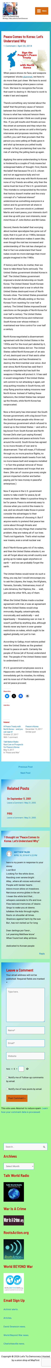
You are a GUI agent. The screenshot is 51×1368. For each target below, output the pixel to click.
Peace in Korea (32, 726)
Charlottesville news (14, 1343)
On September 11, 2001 (19, 798)
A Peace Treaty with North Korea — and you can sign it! (13, 729)
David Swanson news (14, 1326)
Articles (7, 1318)
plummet (27, 76)
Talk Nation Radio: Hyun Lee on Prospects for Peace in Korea (13, 744)
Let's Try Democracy (11, 16)
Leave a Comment (15, 803)
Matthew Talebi (22, 852)
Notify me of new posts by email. (25, 1089)
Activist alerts (11, 1309)
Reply (42, 953)
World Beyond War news (16, 1335)
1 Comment (10, 46)
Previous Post (25, 767)
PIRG (9, 813)
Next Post (25, 773)
